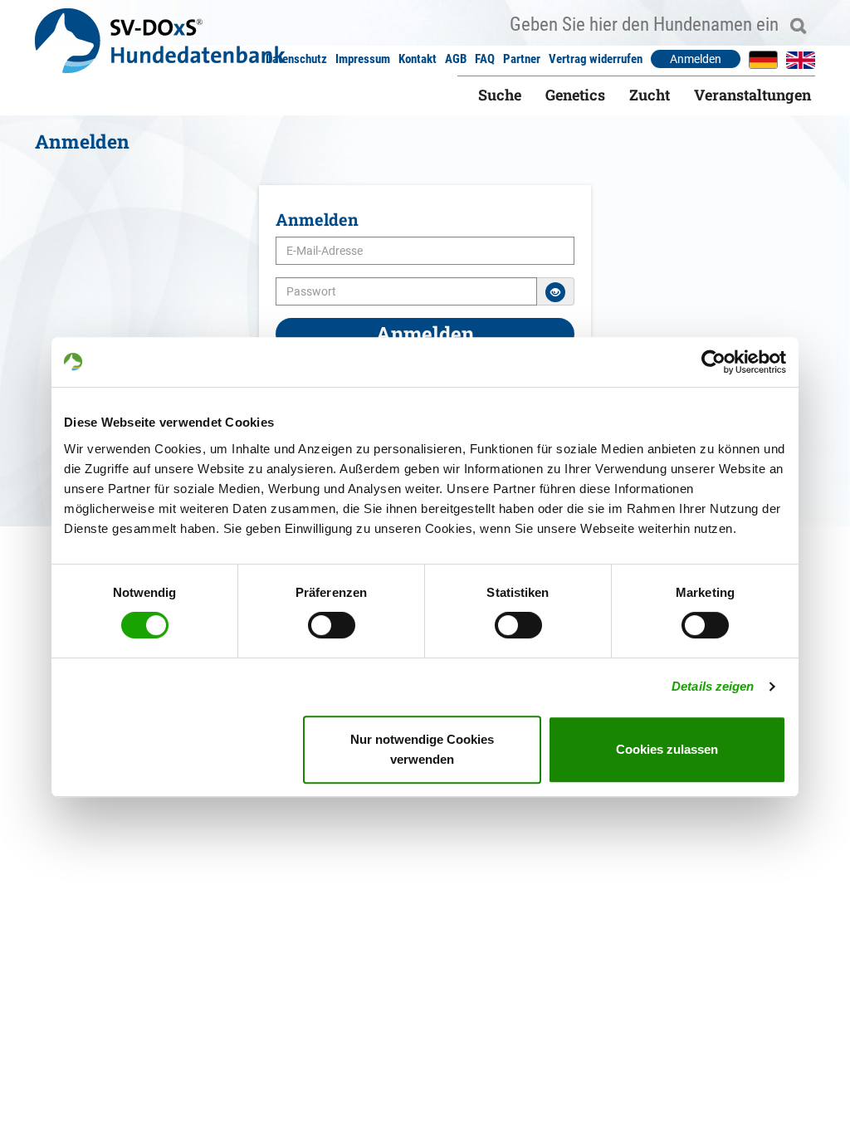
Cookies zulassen (667, 749)
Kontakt (417, 58)
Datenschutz (296, 58)
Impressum (362, 58)
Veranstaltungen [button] (752, 95)
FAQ (485, 58)
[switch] (331, 625)
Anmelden (695, 59)
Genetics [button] (575, 95)
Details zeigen (713, 686)
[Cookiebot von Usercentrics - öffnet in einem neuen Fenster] (713, 361)
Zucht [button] (649, 95)
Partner (521, 58)
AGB (456, 58)
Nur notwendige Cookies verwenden (422, 749)
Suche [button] (499, 95)
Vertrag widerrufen (595, 58)
